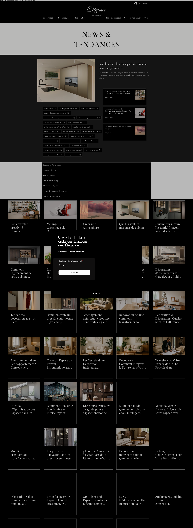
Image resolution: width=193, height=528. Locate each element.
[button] (96, 294)
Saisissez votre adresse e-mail (70, 260)
